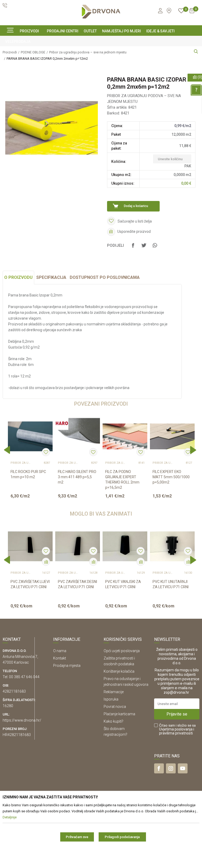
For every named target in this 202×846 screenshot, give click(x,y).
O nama (59, 651)
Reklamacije (114, 692)
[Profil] (160, 11)
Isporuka (111, 699)
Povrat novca (115, 706)
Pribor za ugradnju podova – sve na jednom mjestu (21, 463)
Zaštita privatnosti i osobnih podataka (119, 661)
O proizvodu (18, 277)
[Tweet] (144, 248)
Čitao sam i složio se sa (177, 729)
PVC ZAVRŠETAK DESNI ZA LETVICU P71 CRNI (77, 584)
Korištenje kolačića (119, 671)
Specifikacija (51, 277)
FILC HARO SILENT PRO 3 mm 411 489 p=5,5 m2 (77, 477)
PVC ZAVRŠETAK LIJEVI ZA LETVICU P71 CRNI (30, 584)
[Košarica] (191, 13)
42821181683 (14, 691)
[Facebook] (133, 248)
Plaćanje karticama (119, 714)
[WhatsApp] (154, 248)
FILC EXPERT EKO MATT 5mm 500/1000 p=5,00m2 (171, 477)
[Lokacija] (169, 10)
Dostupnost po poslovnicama (105, 277)
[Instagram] (171, 768)
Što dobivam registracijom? (115, 732)
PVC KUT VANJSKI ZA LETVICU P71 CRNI (123, 584)
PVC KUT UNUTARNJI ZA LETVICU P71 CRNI (171, 584)
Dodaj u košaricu (136, 206)
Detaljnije (29, 500)
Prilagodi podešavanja (122, 837)
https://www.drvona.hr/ (22, 720)
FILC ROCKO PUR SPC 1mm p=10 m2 (28, 474)
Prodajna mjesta (66, 665)
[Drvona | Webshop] (101, 11)
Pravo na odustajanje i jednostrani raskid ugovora (126, 682)
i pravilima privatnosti (176, 731)
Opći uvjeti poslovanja (122, 651)
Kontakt (59, 658)
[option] (30, 458)
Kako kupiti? (113, 721)
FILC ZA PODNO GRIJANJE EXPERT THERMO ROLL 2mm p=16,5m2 (122, 480)
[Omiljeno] (181, 11)
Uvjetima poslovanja (176, 729)
